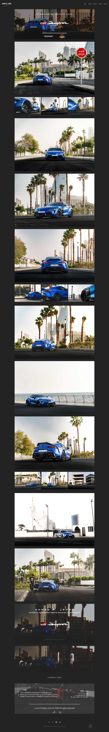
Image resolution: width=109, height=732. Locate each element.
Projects (90, 4)
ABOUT (85, 4)
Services (95, 4)
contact (105, 4)
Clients (100, 4)
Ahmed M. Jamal (6, 4)
